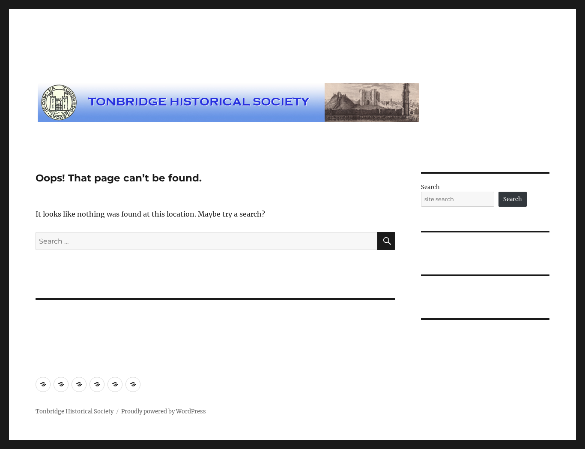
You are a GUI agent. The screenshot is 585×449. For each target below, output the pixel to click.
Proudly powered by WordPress (163, 411)
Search (430, 187)
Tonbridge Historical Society (74, 411)
